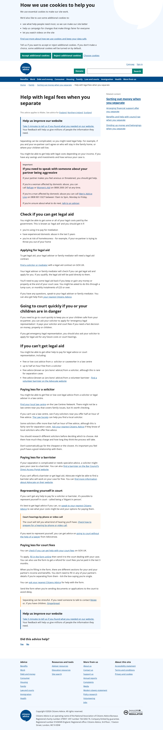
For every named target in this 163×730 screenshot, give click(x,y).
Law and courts (91, 79)
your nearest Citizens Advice (57, 296)
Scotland (88, 112)
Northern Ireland (75, 112)
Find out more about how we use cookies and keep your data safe (53, 38)
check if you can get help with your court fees (51, 550)
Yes (22, 644)
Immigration (107, 79)
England (63, 112)
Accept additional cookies (36, 55)
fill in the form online (40, 556)
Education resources (61, 670)
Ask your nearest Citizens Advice (68, 426)
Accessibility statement (125, 666)
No (27, 644)
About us (87, 666)
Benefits (24, 79)
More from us (129, 79)
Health (118, 79)
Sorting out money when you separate (54, 85)
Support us (88, 674)
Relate (93, 600)
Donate (79, 71)
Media (86, 686)
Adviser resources (60, 666)
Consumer (59, 79)
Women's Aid (43, 187)
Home (23, 85)
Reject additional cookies (67, 55)
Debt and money (45, 79)
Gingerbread (53, 603)
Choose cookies (91, 55)
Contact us (88, 670)
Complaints (88, 682)
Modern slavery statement (95, 690)
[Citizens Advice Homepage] (26, 69)
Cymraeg (130, 64)
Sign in (140, 64)
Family (79, 79)
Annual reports (90, 678)
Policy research (90, 694)
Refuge (30, 187)
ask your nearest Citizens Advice (45, 582)
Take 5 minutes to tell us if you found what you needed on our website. (58, 126)
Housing (70, 79)
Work (32, 79)
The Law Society (40, 417)
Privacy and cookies (124, 674)
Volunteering (89, 698)
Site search (57, 674)
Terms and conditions (125, 670)
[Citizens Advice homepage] (26, 716)
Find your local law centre (33, 404)
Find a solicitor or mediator (34, 265)
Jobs (85, 702)
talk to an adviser (70, 203)
